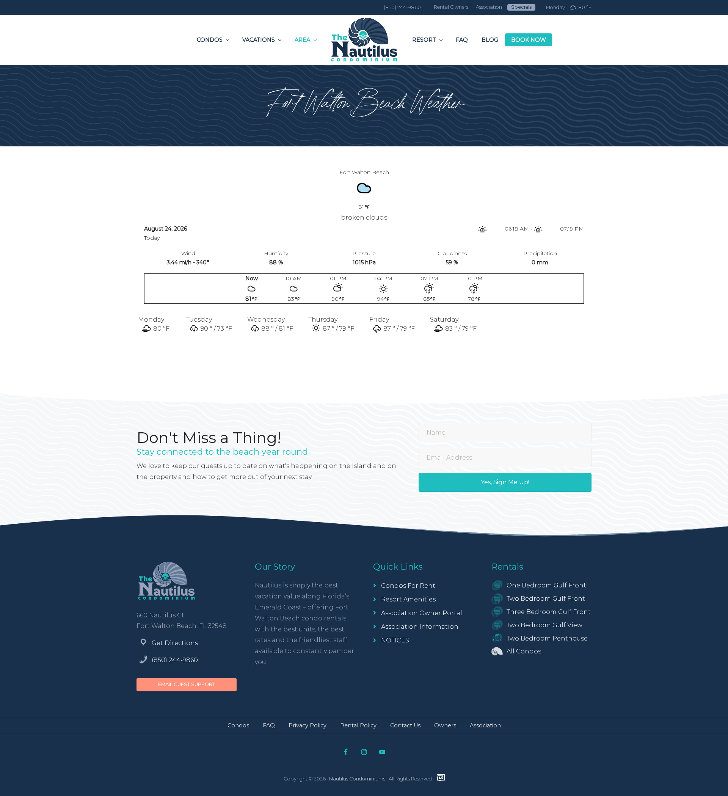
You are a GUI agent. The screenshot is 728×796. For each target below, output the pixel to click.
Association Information (419, 626)
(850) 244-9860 (175, 660)
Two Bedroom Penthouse (547, 638)
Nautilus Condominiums (357, 779)
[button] (505, 482)
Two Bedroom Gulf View (544, 625)
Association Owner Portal (421, 613)
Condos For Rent (408, 585)
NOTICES (395, 640)
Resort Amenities (408, 599)
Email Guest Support (186, 684)
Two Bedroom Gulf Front (546, 598)
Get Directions (175, 643)
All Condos (524, 651)
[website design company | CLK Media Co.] (441, 778)
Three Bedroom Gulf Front (549, 611)
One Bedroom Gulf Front (546, 585)
